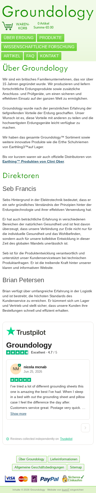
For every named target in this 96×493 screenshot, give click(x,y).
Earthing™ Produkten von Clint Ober (33, 161)
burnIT (65, 489)
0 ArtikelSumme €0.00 (43, 25)
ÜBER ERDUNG (18, 38)
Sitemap (76, 467)
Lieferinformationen (63, 459)
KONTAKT (49, 56)
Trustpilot (66, 439)
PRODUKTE (50, 38)
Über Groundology (31, 459)
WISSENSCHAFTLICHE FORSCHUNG (39, 47)
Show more (18, 414)
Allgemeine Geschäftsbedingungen (39, 467)
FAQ (30, 56)
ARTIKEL (12, 56)
